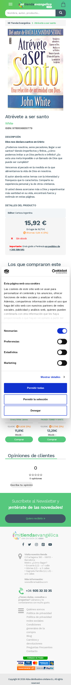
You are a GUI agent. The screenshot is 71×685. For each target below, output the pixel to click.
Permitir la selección (35, 399)
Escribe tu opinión (22, 485)
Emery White (15, 419)
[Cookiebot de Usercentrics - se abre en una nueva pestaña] (52, 271)
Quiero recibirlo (34, 518)
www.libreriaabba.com (36, 582)
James (25, 419)
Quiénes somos (35, 609)
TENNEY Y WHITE (55, 419)
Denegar (36, 410)
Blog (29, 636)
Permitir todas (35, 387)
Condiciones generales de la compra (35, 628)
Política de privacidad (39, 613)
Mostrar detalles (50, 377)
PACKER (44, 419)
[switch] (62, 341)
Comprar (19, 439)
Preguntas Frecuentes (39, 647)
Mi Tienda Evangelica (19, 23)
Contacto (31, 651)
